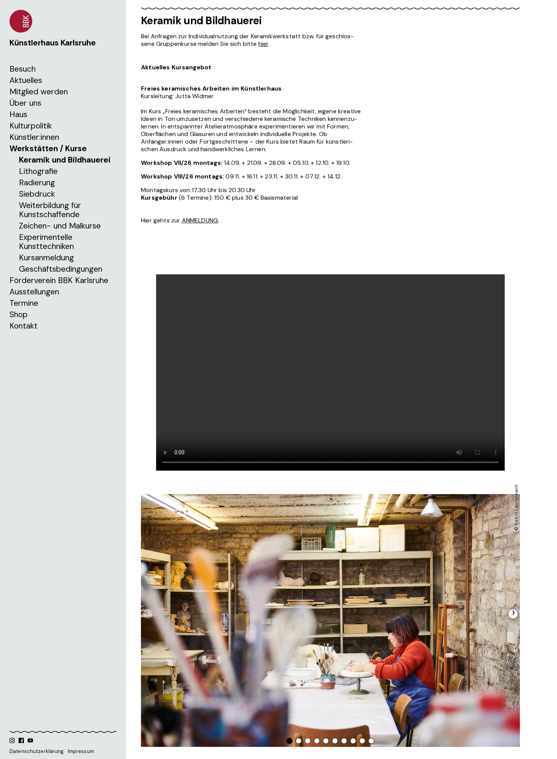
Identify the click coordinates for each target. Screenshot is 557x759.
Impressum (81, 751)
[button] (513, 614)
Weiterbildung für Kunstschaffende (50, 210)
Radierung (37, 182)
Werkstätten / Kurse (48, 148)
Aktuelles (25, 80)
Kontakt (23, 326)
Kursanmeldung (46, 257)
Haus (18, 114)
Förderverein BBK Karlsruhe (58, 280)
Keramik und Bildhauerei (65, 160)
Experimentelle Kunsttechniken (46, 242)
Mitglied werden (38, 91)
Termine (23, 303)
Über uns (25, 103)
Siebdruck (37, 194)
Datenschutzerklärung (36, 751)
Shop (18, 314)
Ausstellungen (34, 291)
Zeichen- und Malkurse (60, 226)
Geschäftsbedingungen (60, 269)
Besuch (22, 69)
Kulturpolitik (30, 126)
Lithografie (38, 171)
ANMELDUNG (200, 220)
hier (263, 44)
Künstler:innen (34, 137)
